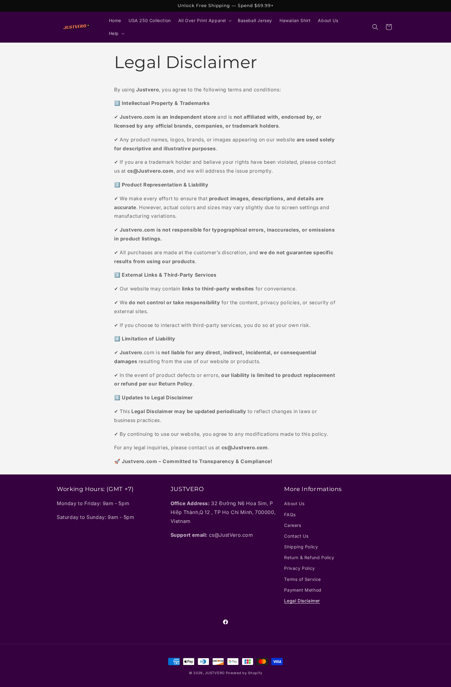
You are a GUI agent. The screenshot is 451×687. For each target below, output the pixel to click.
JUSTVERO (215, 673)
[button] (204, 20)
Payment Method (302, 590)
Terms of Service (302, 579)
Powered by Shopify (244, 673)
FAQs (289, 514)
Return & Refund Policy (309, 557)
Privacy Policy (299, 568)
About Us (294, 503)
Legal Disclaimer (302, 600)
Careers (292, 525)
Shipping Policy (301, 546)
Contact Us (296, 536)
